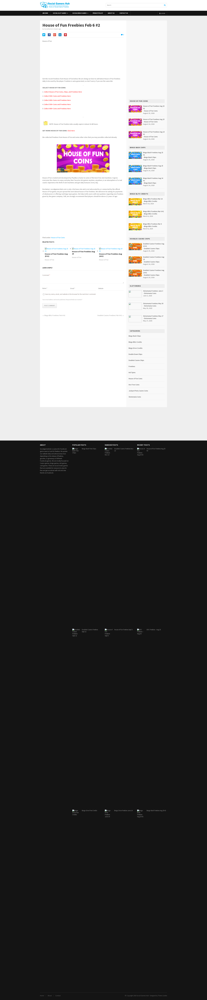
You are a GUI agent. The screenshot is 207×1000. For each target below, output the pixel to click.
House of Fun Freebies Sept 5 (123, 630)
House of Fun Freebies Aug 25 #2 (56, 255)
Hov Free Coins (134, 385)
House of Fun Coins (58, 237)
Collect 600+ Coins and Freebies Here (57, 100)
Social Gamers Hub (143, 996)
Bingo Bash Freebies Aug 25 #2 (156, 811)
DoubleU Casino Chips (151, 248)
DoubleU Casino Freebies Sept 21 (90, 631)
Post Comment (49, 305)
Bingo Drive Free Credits (89, 811)
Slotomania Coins (150, 293)
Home (46, 13)
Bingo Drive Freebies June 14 (123, 811)
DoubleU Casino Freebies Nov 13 (123, 450)
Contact (58, 996)
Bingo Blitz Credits (150, 201)
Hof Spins (132, 372)
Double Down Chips (135, 354)
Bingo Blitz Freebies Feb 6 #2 (54, 315)
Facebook (49, 34)
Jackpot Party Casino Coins (138, 391)
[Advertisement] (83, 61)
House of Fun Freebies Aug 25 (83, 252)
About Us (111, 13)
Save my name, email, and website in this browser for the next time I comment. (70, 294)
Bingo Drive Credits (135, 348)
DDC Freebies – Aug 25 (154, 630)
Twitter (43, 34)
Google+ (54, 34)
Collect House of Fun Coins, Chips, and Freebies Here (63, 92)
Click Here (71, 131)
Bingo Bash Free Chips (89, 449)
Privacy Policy (98, 13)
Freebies (132, 366)
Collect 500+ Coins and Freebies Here (57, 96)
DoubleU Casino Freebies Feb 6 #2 (110, 315)
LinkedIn (60, 34)
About (50, 996)
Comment (46, 275)
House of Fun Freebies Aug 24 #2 (110, 255)
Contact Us (123, 13)
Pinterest (65, 34)
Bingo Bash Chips (150, 157)
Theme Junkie (162, 996)
